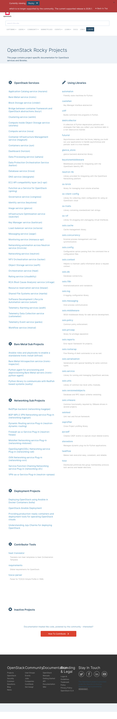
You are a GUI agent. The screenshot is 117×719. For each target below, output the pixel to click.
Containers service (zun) (21, 145)
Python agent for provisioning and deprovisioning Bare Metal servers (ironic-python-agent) (31, 372)
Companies (29, 681)
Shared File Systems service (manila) (28, 293)
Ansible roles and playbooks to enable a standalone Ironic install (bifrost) (29, 354)
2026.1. (89, 8)
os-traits (66, 206)
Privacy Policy (66, 688)
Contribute (29, 684)
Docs (75, 29)
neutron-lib (68, 172)
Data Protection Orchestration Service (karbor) (29, 164)
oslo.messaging (70, 300)
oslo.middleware (70, 310)
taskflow (66, 451)
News (9, 690)
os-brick (66, 184)
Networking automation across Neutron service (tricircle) (29, 246)
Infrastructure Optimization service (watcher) (27, 215)
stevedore (67, 441)
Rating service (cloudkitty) (22, 276)
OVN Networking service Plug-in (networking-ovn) (25, 459)
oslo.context (68, 259)
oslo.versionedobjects (73, 390)
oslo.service (68, 371)
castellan (67, 101)
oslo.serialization (71, 359)
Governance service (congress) (25, 196)
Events (58, 29)
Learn (67, 29)
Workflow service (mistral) (22, 327)
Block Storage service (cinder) (24, 102)
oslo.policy (67, 320)
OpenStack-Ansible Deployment (25, 508)
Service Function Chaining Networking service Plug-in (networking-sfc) (29, 467)
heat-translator (17, 553)
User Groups (30, 673)
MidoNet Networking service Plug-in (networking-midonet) (28, 442)
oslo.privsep (68, 329)
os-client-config (70, 193)
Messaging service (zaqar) (22, 233)
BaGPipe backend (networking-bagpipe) (30, 409)
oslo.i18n (66, 281)
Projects (10, 673)
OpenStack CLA (67, 691)
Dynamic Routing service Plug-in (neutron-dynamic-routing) (31, 425)
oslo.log (66, 291)
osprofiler (67, 422)
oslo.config (67, 247)
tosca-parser (15, 575)
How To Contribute (57, 634)
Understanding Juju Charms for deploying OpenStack (30, 526)
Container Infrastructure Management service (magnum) (28, 138)
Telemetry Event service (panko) (26, 322)
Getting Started (49, 678)
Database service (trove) (22, 171)
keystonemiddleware (73, 159)
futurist (66, 135)
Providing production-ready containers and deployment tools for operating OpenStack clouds (31, 516)
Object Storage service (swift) (24, 265)
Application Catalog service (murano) (28, 91)
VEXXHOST (83, 689)
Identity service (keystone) (23, 202)
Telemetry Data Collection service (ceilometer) (26, 315)
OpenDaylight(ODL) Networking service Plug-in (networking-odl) (29, 450)
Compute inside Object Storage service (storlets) (29, 124)
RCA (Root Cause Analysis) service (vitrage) (32, 282)
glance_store (68, 150)
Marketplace (47, 29)
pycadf (65, 431)
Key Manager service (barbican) (25, 222)
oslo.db (66, 271)
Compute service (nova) (21, 131)
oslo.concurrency (71, 235)
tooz (64, 460)
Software (11, 29)
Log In (90, 29)
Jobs (27, 678)
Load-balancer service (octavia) (26, 228)
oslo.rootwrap (69, 349)
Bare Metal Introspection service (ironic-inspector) (30, 362)
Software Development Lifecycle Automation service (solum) (26, 300)
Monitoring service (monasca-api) (26, 239)
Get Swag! (29, 687)
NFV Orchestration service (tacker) (27, 259)
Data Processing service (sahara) (26, 156)
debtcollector (69, 120)
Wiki (44, 687)
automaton (67, 91)
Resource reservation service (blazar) (28, 288)
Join (82, 29)
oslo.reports (68, 339)
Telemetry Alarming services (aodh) (27, 307)
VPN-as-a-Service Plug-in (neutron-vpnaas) (32, 474)
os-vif (65, 215)
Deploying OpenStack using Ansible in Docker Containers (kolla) (28, 501)
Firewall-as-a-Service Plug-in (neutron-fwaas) (29, 433)
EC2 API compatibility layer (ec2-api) (28, 182)
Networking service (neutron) (24, 253)
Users (21, 29)
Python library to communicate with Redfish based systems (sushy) (32, 382)
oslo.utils (66, 380)
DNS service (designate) (21, 176)
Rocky (31, 3)
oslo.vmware (68, 400)
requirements (15, 565)
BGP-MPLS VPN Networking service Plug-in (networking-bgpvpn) (31, 416)
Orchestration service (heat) (23, 270)
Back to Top (102, 8)
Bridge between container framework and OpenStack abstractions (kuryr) (30, 110)
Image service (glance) (20, 208)
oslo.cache (67, 225)
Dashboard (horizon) (19, 151)
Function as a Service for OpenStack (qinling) (28, 189)
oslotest (66, 412)
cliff (64, 110)
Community (32, 29)
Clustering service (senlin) (22, 117)
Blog (9, 687)
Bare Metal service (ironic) (22, 97)
